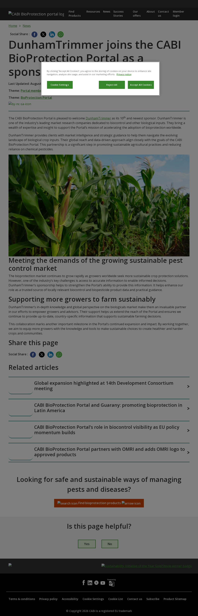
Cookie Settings (60, 84)
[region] (100, 79)
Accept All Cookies (141, 84)
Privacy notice (124, 74)
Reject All (111, 84)
